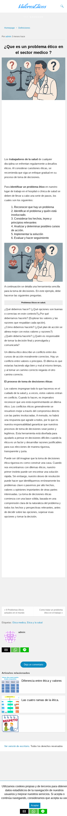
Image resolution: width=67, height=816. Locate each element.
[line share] (24, 651)
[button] (33, 17)
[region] (32, 127)
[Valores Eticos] (33, 8)
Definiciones (24, 28)
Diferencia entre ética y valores (41, 680)
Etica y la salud (34, 622)
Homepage (9, 28)
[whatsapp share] (15, 651)
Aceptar (35, 805)
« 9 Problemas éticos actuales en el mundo (14, 611)
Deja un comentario (33, 664)
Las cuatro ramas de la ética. (40, 700)
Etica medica (19, 622)
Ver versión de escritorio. (17, 746)
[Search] (61, 6)
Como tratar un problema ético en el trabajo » (51, 611)
